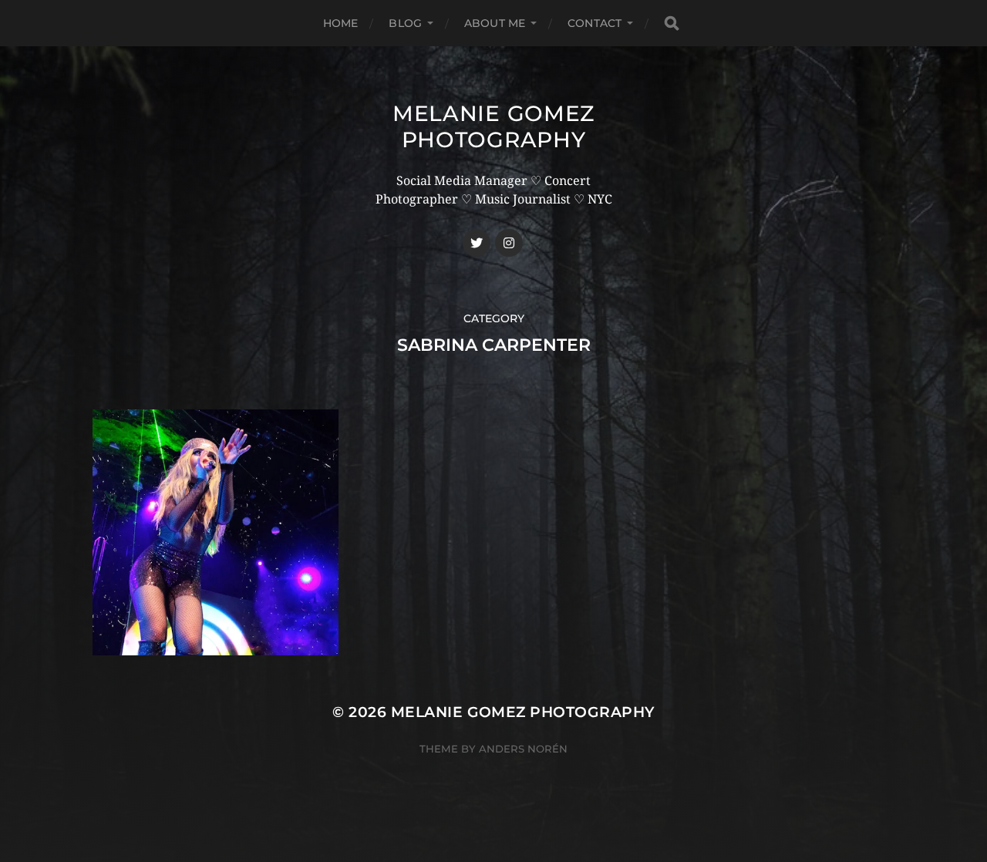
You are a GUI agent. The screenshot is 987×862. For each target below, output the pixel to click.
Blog (405, 23)
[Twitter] (476, 243)
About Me (494, 23)
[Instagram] (509, 243)
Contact (595, 23)
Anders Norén (523, 748)
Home (341, 23)
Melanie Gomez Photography (493, 126)
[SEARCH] (671, 23)
